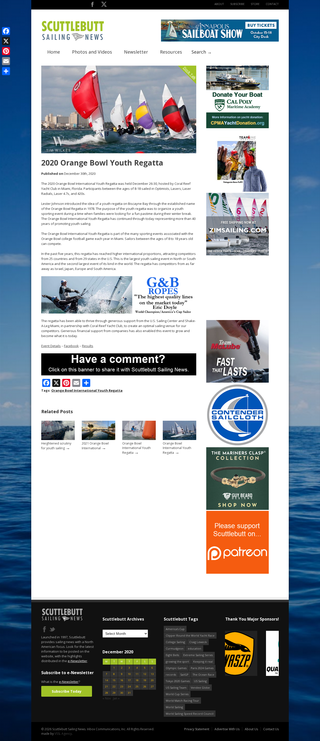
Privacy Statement (196, 729)
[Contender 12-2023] (237, 445)
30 (121, 692)
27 (152, 686)
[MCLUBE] (237, 381)
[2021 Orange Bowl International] (98, 439)
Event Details (51, 346)
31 (129, 692)
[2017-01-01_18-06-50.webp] (252, 654)
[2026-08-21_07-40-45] (220, 40)
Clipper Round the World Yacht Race (190, 635)
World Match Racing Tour (182, 700)
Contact (272, 4)
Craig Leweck (198, 642)
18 (137, 680)
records (171, 674)
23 (121, 686)
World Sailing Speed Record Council (190, 713)
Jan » (116, 698)
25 (137, 686)
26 (144, 686)
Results (87, 346)
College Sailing (175, 642)
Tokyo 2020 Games (178, 681)
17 (129, 680)
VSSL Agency (63, 733)
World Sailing (174, 707)
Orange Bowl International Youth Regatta (86, 390)
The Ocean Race (203, 674)
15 (114, 680)
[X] (6, 41)
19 (144, 680)
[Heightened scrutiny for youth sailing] (58, 439)
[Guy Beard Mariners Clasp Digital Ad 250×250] (237, 509)
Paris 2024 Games (202, 668)
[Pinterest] (6, 51)
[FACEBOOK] (92, 5)
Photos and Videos (92, 52)
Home (53, 52)
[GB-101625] (118, 312)
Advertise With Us (227, 729)
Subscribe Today (67, 691)
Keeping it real (203, 661)
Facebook (71, 346)
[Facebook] (6, 31)
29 (114, 692)
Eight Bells (172, 655)
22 (114, 686)
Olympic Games (176, 668)
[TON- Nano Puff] (237, 191)
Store (255, 4)
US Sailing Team (176, 687)
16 (121, 680)
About (219, 4)
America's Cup (175, 629)
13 (152, 674)
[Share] (6, 71)
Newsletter (136, 52)
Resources (171, 52)
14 (106, 680)
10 (129, 674)
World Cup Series (177, 694)
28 (106, 692)
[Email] (6, 61)
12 (144, 674)
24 (129, 686)
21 (106, 686)
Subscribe (237, 4)
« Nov (106, 698)
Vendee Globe (200, 687)
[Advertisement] (237, 287)
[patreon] (237, 572)
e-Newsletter (77, 661)
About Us (251, 729)
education (194, 648)
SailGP (184, 674)
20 (152, 680)
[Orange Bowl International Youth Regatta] (139, 439)
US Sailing (200, 681)
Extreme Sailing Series (198, 655)
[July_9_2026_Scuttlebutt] (237, 127)
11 (137, 674)
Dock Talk (189, 72)
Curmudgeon (175, 648)
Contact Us (271, 729)
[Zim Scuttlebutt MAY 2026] (237, 254)
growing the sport (177, 661)
